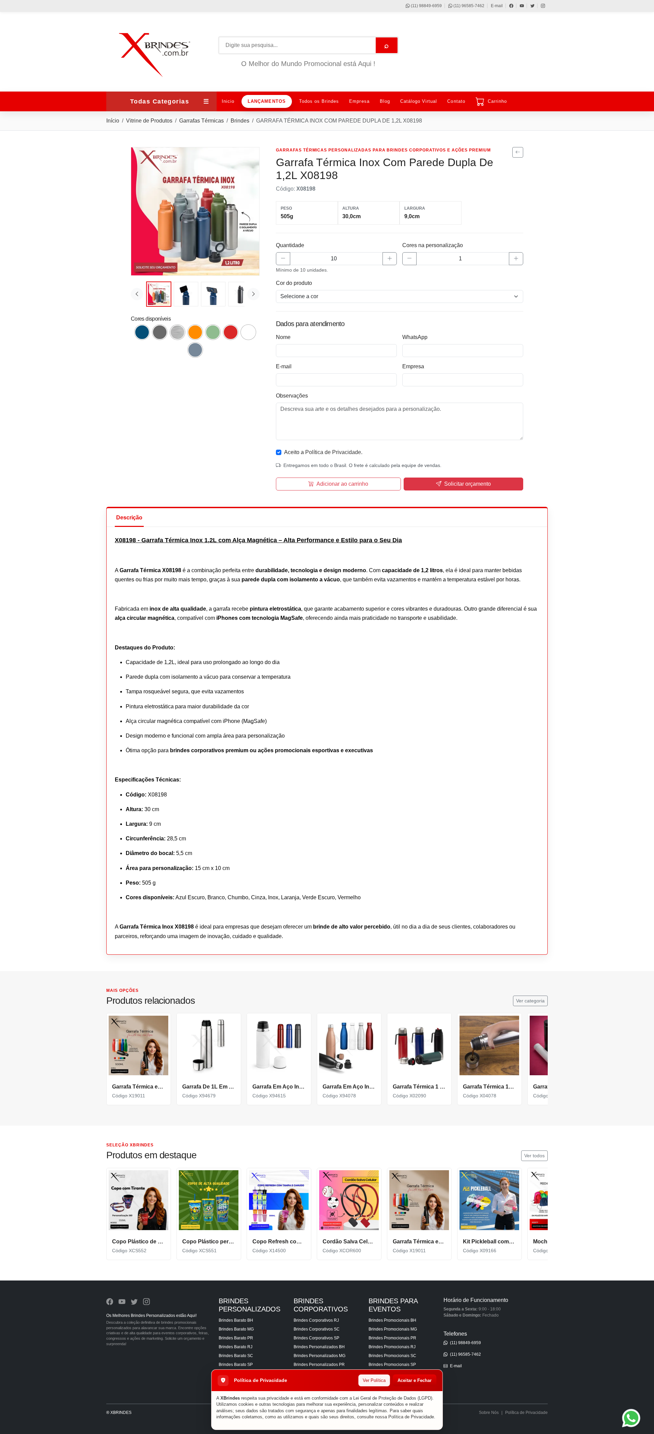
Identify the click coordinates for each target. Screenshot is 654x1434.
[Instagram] (539, 6)
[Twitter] (529, 6)
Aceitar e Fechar (415, 1380)
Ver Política (374, 1380)
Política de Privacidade (411, 1416)
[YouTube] (518, 6)
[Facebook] (508, 6)
